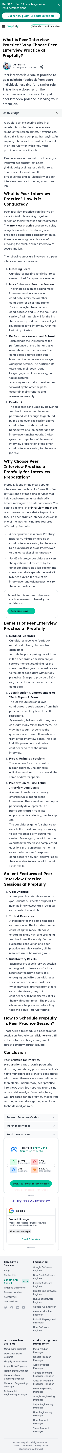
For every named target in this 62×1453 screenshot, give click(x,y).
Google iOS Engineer (44, 1306)
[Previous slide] (12, 1227)
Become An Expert (16, 1281)
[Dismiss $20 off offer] (58, 4)
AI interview (10, 1296)
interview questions (44, 507)
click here (41, 1035)
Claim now (31, 15)
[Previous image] (7, 1165)
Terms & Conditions (22, 1445)
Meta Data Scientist (15, 1349)
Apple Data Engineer (15, 1366)
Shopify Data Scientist (16, 1361)
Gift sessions (11, 1301)
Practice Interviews (14, 1287)
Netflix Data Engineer (16, 1370)
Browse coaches (13, 1292)
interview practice (21, 225)
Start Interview (31, 1239)
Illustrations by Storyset (31, 1449)
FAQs (7, 1270)
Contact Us (10, 1275)
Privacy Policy (41, 1445)
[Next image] (54, 1165)
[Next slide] (50, 1227)
